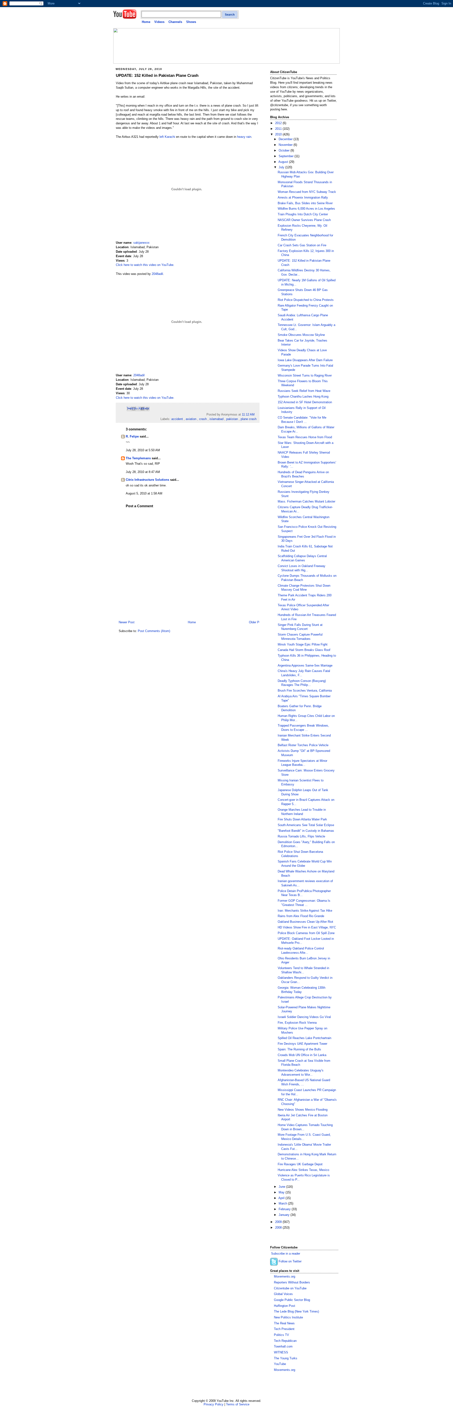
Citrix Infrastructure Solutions (147, 479)
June (282, 1186)
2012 (279, 123)
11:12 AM (248, 414)
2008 (279, 1227)
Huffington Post (284, 1306)
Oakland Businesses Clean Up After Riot (305, 921)
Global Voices (283, 1294)
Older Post (256, 622)
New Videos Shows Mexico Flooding (302, 1109)
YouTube (280, 1364)
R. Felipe (132, 436)
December (286, 139)
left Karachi (167, 137)
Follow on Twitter (290, 1261)
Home (146, 22)
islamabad (216, 419)
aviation (191, 419)
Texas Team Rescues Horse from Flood (305, 437)
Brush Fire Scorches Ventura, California (305, 690)
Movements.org (284, 1276)
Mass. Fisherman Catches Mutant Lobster (306, 501)
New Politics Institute (288, 1317)
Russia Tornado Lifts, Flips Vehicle (301, 836)
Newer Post (126, 622)
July (282, 167)
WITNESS (281, 1352)
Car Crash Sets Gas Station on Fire (302, 245)
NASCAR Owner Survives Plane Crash (304, 220)
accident (177, 419)
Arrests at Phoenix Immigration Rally (303, 197)
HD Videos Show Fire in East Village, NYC (307, 927)
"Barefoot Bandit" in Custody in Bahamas (306, 830)
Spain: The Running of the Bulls (299, 1049)
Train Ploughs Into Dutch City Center (303, 214)
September (286, 156)
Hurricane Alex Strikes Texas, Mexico (303, 1170)
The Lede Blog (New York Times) (296, 1311)
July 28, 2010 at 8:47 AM (143, 472)
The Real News (284, 1323)
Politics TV (281, 1335)
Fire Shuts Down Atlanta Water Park (302, 819)
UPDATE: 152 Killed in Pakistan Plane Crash (157, 75)
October (284, 150)
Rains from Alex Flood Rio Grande (301, 916)
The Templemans (138, 458)
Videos (159, 22)
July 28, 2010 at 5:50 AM (143, 450)
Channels (175, 22)
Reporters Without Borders (292, 1282)
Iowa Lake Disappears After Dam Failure (305, 360)
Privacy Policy (213, 1404)
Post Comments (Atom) (154, 631)
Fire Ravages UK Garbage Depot (300, 1164)
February (285, 1209)
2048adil (157, 274)
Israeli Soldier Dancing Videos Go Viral (304, 1017)
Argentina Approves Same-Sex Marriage (305, 665)
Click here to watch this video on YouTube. (145, 265)
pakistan (232, 419)
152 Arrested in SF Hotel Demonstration (305, 402)
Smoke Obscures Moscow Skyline (301, 335)
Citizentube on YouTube (290, 1288)
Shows (191, 22)
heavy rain (244, 137)
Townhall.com (283, 1346)
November (286, 145)
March (283, 1203)
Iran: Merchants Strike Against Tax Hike (305, 910)
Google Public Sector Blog (292, 1300)
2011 (279, 128)
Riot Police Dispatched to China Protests (306, 300)
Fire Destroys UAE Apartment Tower (302, 1043)
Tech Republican (285, 1341)
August (283, 162)
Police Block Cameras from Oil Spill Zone (306, 933)
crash (203, 419)
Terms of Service (237, 1404)
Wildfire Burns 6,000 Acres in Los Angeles (306, 208)
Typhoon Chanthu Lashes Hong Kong (303, 396)
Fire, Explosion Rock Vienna (297, 1022)
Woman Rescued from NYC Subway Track (307, 192)
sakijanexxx (141, 242)
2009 (279, 1222)
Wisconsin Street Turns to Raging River (305, 375)
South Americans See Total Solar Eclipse (306, 825)
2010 (279, 134)
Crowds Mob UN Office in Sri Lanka (302, 1055)
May (282, 1192)
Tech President (284, 1329)
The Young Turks (285, 1358)
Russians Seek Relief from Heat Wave (304, 391)
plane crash (248, 419)
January (284, 1215)
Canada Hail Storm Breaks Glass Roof (304, 650)
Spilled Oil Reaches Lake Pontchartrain (304, 1038)
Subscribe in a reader (285, 1253)
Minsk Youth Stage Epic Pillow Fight (302, 644)
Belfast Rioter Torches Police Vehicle (303, 745)
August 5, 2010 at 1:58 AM (144, 493)
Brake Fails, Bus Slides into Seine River (305, 203)
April (281, 1198)
